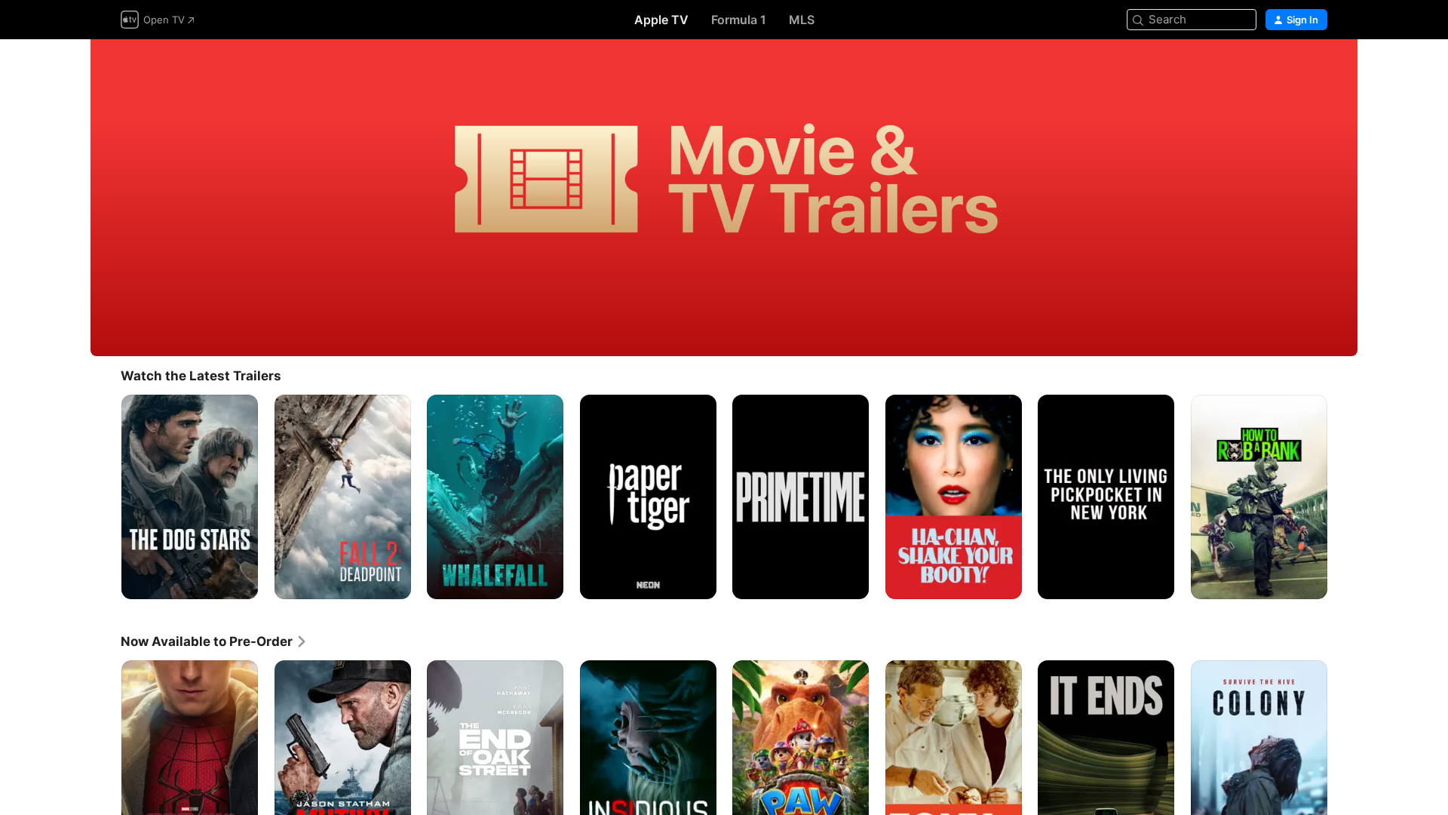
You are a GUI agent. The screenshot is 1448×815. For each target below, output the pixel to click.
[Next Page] (1342, 496)
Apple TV (661, 19)
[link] (214, 641)
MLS (801, 19)
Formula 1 (738, 19)
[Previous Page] (105, 496)
